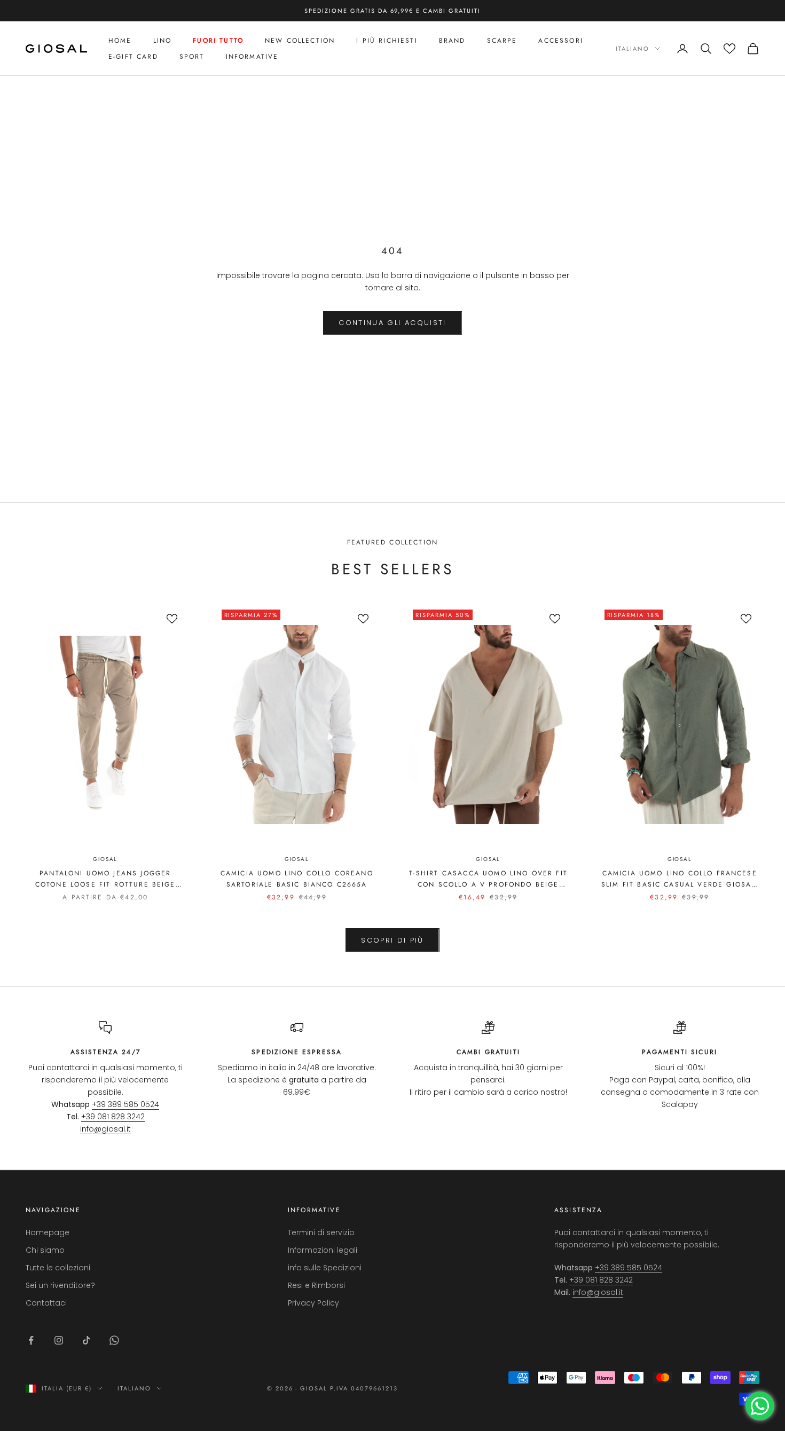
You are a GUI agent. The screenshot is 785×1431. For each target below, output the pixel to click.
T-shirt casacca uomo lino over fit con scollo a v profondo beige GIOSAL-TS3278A (488, 879)
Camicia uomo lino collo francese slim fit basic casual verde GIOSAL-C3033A (679, 879)
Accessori (560, 40)
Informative (252, 56)
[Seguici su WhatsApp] (114, 1340)
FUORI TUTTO (218, 40)
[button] (729, 48)
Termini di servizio (321, 1232)
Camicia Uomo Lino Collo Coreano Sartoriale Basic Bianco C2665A (297, 878)
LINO (162, 40)
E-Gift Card (133, 56)
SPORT (192, 56)
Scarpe (502, 40)
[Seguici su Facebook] (31, 1340)
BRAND (452, 40)
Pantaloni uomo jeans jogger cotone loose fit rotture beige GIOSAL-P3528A (105, 879)
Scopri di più (392, 940)
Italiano (632, 48)
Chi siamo (45, 1250)
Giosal (105, 859)
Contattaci (46, 1303)
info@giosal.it (105, 1129)
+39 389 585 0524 (125, 1104)
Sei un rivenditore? (60, 1285)
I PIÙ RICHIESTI (386, 40)
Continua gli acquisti (392, 323)
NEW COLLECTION (300, 40)
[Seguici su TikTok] (86, 1340)
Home (120, 40)
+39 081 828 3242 (113, 1116)
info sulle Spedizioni (325, 1267)
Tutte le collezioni (58, 1267)
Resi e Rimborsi (316, 1285)
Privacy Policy (313, 1303)
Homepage (47, 1232)
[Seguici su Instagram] (58, 1340)
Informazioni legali (322, 1250)
